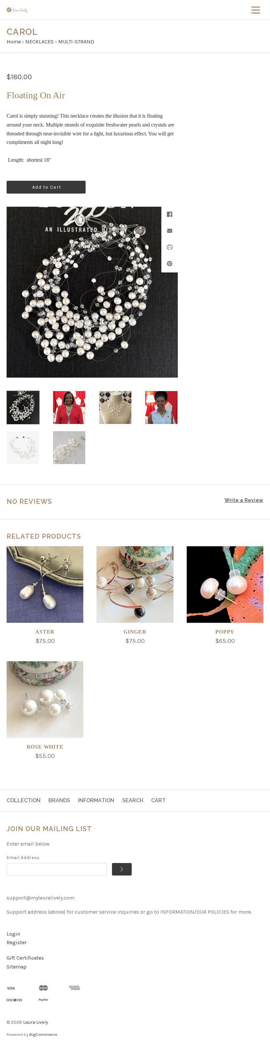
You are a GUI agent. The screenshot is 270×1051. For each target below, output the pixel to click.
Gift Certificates (25, 958)
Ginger (135, 632)
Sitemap (17, 967)
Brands (59, 800)
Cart (158, 800)
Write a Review (244, 500)
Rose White (45, 747)
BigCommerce (43, 1034)
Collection (23, 800)
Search (132, 800)
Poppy (224, 632)
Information (96, 800)
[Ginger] (134, 584)
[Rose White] (45, 699)
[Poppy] (225, 584)
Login (13, 934)
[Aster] (45, 584)
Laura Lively (35, 1022)
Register (17, 942)
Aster (45, 632)
